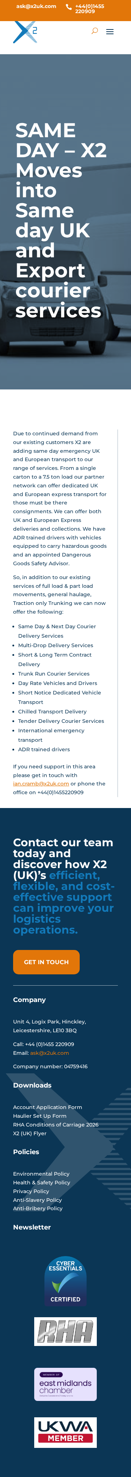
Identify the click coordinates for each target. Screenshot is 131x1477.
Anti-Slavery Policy (37, 1200)
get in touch (46, 962)
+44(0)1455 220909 (89, 9)
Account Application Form (47, 1107)
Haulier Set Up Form (40, 1116)
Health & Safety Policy (41, 1182)
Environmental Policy (41, 1174)
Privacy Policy (31, 1191)
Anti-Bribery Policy (38, 1208)
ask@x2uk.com (36, 6)
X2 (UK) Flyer (30, 1133)
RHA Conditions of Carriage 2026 (56, 1124)
